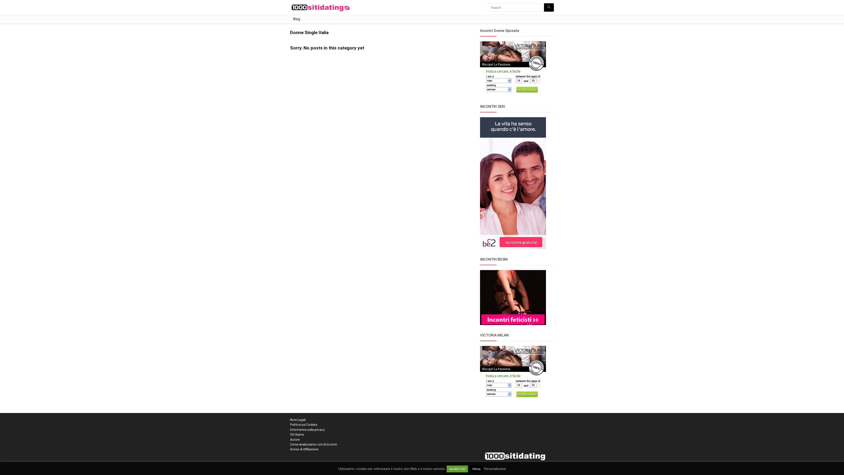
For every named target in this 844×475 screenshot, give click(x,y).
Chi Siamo (297, 434)
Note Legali (298, 420)
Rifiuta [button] (476, 469)
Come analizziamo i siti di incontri (313, 444)
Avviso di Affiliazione (304, 449)
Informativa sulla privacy (307, 429)
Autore (295, 439)
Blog (296, 19)
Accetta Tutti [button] (457, 469)
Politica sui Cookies (303, 424)
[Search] (549, 7)
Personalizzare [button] (495, 469)
